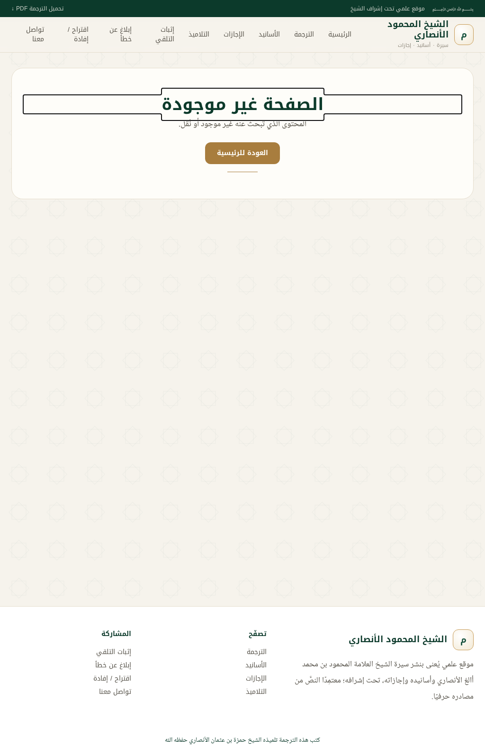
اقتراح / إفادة (78, 34)
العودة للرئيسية (242, 153)
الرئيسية (339, 34)
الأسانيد (269, 34)
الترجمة (304, 34)
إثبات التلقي (164, 34)
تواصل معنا (35, 34)
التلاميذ (199, 34)
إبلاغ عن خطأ (120, 34)
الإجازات (234, 34)
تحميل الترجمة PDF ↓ (37, 8)
